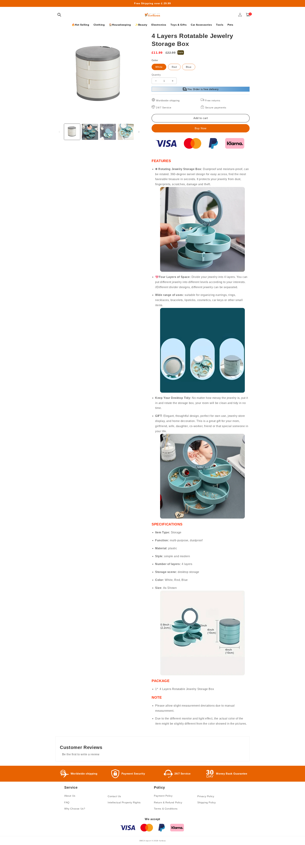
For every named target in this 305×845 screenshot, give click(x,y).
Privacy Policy (205, 796)
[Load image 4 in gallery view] (126, 132)
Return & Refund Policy (168, 802)
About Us (69, 795)
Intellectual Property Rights (124, 802)
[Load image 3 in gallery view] (108, 132)
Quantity (156, 74)
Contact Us (114, 796)
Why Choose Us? (74, 808)
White (159, 67)
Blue (189, 67)
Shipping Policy (206, 802)
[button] (59, 15)
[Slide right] (139, 132)
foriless (162, 841)
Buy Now (201, 128)
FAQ (67, 802)
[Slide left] (59, 132)
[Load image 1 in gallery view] (72, 132)
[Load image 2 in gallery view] (90, 132)
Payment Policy (163, 795)
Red (174, 67)
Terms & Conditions (166, 808)
